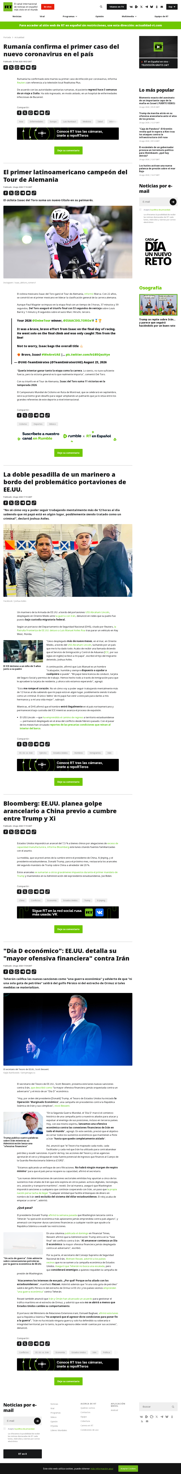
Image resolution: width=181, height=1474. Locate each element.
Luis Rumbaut (69, 121)
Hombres (78, 752)
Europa (53, 121)
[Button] (101, 6)
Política (106, 1352)
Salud (100, 121)
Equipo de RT (161, 16)
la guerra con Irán (65, 616)
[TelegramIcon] (146, 7)
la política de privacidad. (160, 209)
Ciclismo (23, 424)
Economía (51, 900)
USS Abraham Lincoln (97, 612)
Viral (42, 16)
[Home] (7, 6)
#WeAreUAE (51, 354)
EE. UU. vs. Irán (26, 752)
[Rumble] (136, 7)
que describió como (41, 1087)
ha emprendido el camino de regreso (63, 717)
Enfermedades (36, 121)
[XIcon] (141, 7)
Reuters (21, 82)
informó (88, 294)
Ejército (43, 752)
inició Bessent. (62, 1106)
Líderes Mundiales (58, 1430)
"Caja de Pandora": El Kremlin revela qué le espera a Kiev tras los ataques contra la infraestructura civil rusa (157, 133)
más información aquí (101, 1468)
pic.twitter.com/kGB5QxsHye (88, 354)
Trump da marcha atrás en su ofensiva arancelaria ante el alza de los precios (158, 116)
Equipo (84, 1416)
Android (114, 1410)
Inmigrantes (95, 752)
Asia (21, 121)
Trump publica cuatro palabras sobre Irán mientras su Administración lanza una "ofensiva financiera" (20, 1142)
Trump (87, 900)
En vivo (47, 6)
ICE (107, 652)
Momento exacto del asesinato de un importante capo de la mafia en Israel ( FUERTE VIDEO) (157, 100)
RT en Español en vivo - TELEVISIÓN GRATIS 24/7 (155, 63)
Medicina (87, 121)
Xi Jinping (101, 900)
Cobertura (85, 1421)
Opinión (99, 16)
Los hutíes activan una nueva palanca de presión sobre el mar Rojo (157, 168)
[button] (158, 47)
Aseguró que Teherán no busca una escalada (79, 1266)
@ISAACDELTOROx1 (78, 320)
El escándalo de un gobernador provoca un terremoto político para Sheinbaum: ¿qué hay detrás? (156, 151)
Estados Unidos (60, 752)
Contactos (85, 1412)
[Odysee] (151, 1416)
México (52, 424)
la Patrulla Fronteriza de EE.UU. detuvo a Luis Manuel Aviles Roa (66, 628)
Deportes (38, 424)
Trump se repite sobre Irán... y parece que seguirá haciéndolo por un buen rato (157, 323)
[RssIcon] (142, 1421)
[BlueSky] (151, 7)
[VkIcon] (131, 7)
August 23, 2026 (95, 362)
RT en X (22, 1454)
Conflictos (35, 900)
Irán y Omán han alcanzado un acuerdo (70, 1299)
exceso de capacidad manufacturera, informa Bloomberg (67, 845)
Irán (109, 752)
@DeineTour (41, 320)
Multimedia (128, 16)
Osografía (150, 288)
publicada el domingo (76, 1233)
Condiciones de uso (90, 1429)
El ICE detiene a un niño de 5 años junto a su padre (22, 667)
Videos (53, 1417)
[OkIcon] (156, 7)
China (21, 900)
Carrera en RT (87, 1425)
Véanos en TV (117, 6)
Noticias (17, 16)
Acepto (157, 209)
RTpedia (54, 1425)
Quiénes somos (88, 1407)
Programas (69, 16)
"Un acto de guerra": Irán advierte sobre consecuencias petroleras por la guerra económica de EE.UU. (22, 1261)
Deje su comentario (68, 150)
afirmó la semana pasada (63, 1215)
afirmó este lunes (108, 1313)
